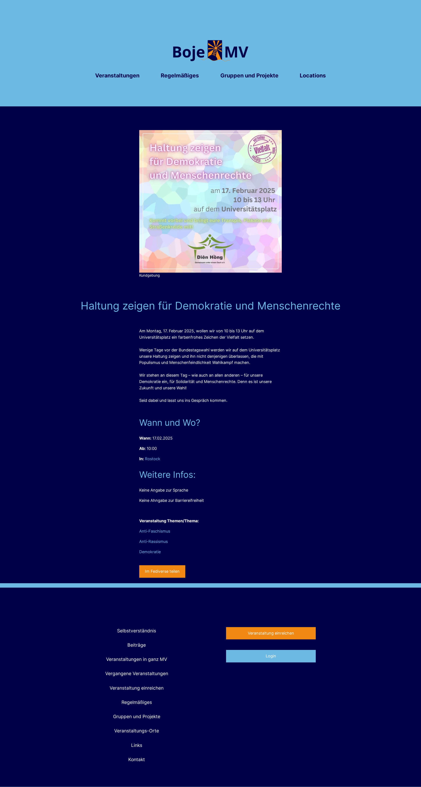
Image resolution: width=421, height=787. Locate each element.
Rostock (152, 458)
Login (271, 656)
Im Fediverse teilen (162, 571)
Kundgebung (149, 275)
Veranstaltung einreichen (271, 633)
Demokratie (150, 551)
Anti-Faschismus (154, 531)
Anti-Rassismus (153, 541)
